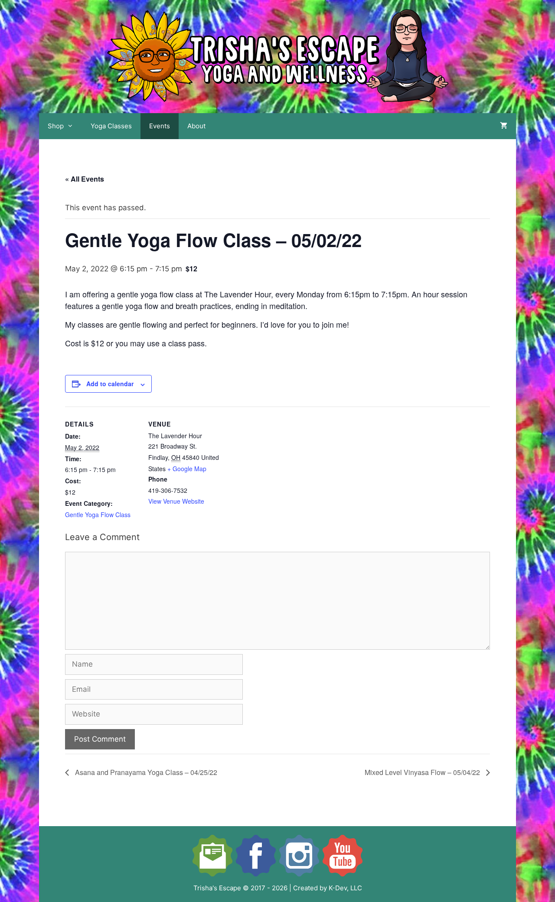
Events (159, 126)
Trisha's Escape (217, 888)
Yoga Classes (111, 126)
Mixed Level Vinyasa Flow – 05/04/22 (423, 772)
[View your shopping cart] (503, 126)
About (196, 126)
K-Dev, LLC (345, 888)
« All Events (84, 179)
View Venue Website (176, 501)
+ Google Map (186, 468)
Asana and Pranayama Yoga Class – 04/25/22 (145, 772)
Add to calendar (110, 383)
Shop (56, 126)
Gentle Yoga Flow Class (98, 514)
